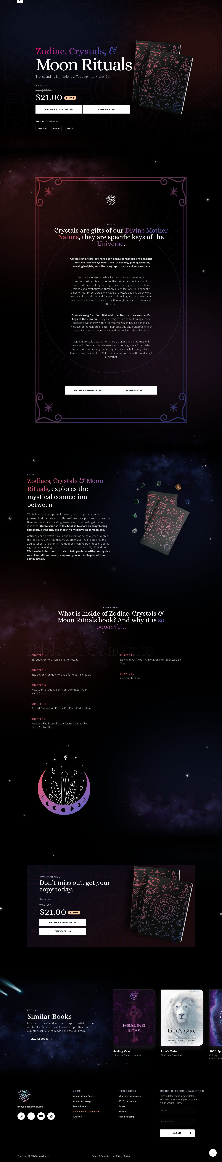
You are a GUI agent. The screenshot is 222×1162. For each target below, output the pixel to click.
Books (122, 1106)
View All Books (39, 1038)
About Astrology (82, 1101)
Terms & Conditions (101, 1156)
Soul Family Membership (86, 1111)
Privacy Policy (123, 1156)
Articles (77, 1116)
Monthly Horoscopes (130, 1096)
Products (124, 1111)
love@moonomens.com (30, 1106)
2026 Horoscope (128, 1101)
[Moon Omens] (36, 1095)
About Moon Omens (84, 1096)
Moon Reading (126, 1116)
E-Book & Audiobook (56, 109)
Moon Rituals (80, 1106)
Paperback (104, 109)
